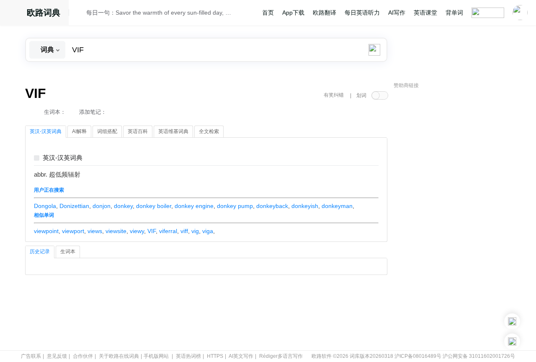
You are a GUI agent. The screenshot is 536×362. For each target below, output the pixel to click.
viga (207, 231)
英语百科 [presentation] (138, 131)
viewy (137, 231)
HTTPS (215, 356)
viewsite (116, 231)
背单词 (454, 12)
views (95, 231)
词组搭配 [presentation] (107, 131)
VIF (151, 231)
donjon (102, 206)
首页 (268, 12)
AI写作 (396, 12)
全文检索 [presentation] (209, 131)
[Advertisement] (456, 219)
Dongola (45, 206)
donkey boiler (153, 206)
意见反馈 (57, 356)
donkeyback (272, 206)
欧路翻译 (324, 12)
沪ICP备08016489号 (417, 356)
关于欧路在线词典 (119, 356)
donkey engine (194, 206)
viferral (168, 231)
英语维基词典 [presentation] (173, 131)
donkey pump (235, 206)
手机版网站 (156, 356)
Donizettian (74, 206)
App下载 (293, 12)
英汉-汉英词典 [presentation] (46, 131)
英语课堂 (425, 12)
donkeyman (337, 206)
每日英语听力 (362, 12)
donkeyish (304, 206)
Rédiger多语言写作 (281, 356)
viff (184, 231)
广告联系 (31, 356)
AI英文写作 (241, 356)
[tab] (45, 132)
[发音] (80, 14)
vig (195, 231)
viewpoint (46, 231)
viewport (73, 231)
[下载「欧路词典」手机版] (512, 321)
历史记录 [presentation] (40, 251)
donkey (123, 206)
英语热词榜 (188, 356)
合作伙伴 (83, 356)
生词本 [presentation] (67, 251)
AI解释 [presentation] (79, 131)
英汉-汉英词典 (62, 158)
